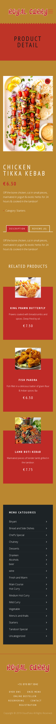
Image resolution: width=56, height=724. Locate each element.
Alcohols (14, 559)
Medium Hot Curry (19, 595)
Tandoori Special (18, 629)
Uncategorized (17, 636)
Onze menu (34, 691)
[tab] (17, 228)
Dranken (14, 555)
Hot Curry (14, 588)
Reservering (16, 700)
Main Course (16, 584)
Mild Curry (14, 602)
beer (11, 564)
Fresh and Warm (18, 577)
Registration (28, 705)
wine (11, 571)
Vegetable (14, 609)
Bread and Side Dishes (21, 528)
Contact (36, 700)
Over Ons (15, 691)
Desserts (14, 548)
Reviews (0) (39, 228)
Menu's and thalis (18, 615)
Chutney (13, 542)
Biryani (12, 521)
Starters (20, 210)
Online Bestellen (25, 696)
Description (17, 228)
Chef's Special (16, 535)
